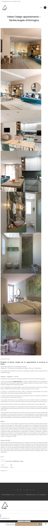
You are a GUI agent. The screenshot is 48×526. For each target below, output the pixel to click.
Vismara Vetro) (15, 430)
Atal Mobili (17, 395)
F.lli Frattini (14, 436)
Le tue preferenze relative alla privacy (28, 524)
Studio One (28, 428)
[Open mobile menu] (41, 7)
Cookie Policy (27, 521)
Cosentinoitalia (4, 401)
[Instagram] (17, 490)
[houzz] (30, 490)
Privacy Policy (21, 521)
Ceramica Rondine (10, 426)
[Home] (4, 10)
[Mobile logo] (5, 509)
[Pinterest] (24, 490)
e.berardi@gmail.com (19, 494)
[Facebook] (14, 490)
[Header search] (45, 7)
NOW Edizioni (38, 447)
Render (21, 461)
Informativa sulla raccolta (10, 524)
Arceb (3, 461)
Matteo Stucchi (29, 447)
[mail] (27, 490)
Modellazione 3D (16, 461)
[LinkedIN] (20, 490)
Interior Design (9, 461)
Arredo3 (8, 395)
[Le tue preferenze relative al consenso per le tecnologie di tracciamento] (46, 524)
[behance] (33, 490)
